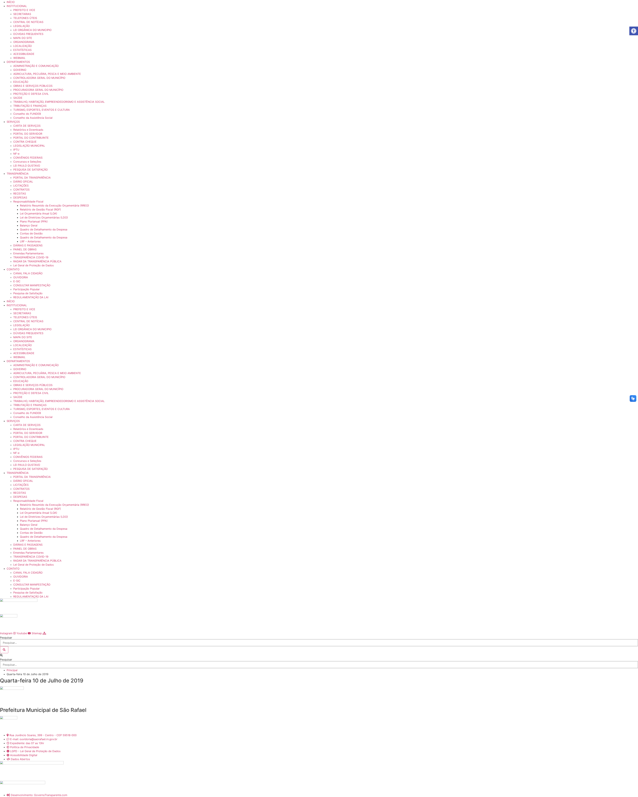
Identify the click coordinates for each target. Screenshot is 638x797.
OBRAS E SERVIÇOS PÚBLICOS (33, 85)
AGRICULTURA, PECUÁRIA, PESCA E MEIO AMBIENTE (47, 73)
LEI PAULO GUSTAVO (26, 165)
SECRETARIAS (22, 14)
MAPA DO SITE (22, 38)
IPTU (16, 149)
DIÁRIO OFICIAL (23, 181)
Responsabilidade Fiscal (28, 201)
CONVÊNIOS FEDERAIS (28, 157)
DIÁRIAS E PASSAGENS (28, 245)
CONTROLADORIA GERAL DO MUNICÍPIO (39, 77)
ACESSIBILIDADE (23, 54)
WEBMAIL (19, 58)
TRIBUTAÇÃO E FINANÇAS (30, 105)
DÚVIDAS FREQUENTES (28, 34)
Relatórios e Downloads (28, 129)
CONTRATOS (21, 189)
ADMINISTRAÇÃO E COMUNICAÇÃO (36, 65)
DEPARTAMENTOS (18, 62)
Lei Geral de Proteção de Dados (33, 265)
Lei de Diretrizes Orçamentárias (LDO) (44, 217)
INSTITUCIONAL (17, 6)
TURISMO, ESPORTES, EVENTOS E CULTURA (41, 109)
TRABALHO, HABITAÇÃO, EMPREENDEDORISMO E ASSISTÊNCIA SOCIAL (59, 101)
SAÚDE (17, 97)
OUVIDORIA (20, 277)
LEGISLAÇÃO (21, 26)
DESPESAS (20, 197)
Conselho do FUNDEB (27, 113)
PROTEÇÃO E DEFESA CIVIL (31, 93)
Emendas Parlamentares (28, 253)
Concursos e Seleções (27, 161)
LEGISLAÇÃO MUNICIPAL (29, 145)
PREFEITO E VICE (24, 10)
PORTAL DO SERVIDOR (27, 133)
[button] (319, 655)
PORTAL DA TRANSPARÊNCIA (32, 177)
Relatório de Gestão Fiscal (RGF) (40, 209)
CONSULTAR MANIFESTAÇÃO (31, 285)
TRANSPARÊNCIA (18, 173)
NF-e (16, 153)
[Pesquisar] (4, 649)
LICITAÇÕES (21, 185)
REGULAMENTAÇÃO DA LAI (30, 297)
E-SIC (16, 281)
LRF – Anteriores (30, 241)
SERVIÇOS (13, 121)
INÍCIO (11, 2)
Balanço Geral (28, 225)
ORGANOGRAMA (23, 42)
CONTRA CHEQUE (25, 141)
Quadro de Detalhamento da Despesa (43, 229)
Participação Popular (26, 289)
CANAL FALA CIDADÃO (28, 273)
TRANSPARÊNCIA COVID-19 (30, 257)
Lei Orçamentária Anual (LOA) (38, 213)
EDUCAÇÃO (20, 81)
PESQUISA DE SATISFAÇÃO (30, 169)
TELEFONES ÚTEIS (25, 18)
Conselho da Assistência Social (33, 117)
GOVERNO (19, 69)
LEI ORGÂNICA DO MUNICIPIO (32, 30)
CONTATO (13, 269)
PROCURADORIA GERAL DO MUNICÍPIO (38, 89)
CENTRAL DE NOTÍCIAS (28, 22)
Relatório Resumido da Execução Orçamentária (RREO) (54, 205)
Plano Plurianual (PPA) (34, 221)
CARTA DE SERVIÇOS (27, 125)
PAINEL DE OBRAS (25, 249)
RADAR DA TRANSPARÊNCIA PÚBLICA (37, 261)
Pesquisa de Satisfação (28, 293)
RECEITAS (19, 193)
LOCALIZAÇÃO (22, 46)
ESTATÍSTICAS (22, 50)
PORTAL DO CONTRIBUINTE (31, 137)
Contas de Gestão (31, 233)
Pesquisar (6, 637)
